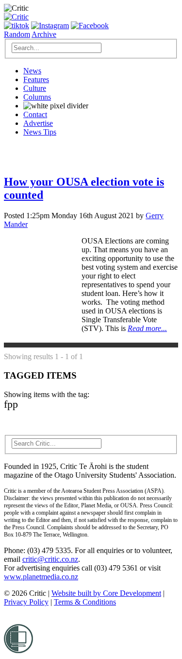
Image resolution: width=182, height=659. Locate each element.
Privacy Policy (26, 602)
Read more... (147, 328)
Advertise (38, 123)
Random (17, 34)
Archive (44, 34)
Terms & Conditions (85, 602)
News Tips (39, 132)
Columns (37, 97)
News (32, 71)
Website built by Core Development (106, 593)
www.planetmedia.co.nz (41, 576)
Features (36, 79)
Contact (35, 114)
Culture (34, 88)
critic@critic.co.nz (50, 559)
